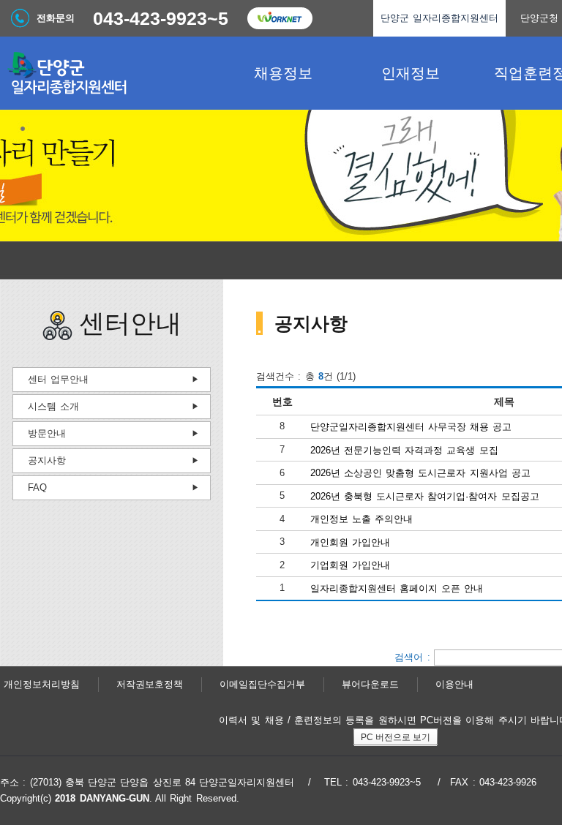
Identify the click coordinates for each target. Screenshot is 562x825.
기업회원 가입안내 (350, 565)
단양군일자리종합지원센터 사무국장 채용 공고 (411, 426)
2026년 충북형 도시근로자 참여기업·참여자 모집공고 (424, 495)
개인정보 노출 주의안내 (361, 518)
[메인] (110, 73)
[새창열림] (279, 18)
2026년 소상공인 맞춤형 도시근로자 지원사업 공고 (420, 472)
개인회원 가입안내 (350, 541)
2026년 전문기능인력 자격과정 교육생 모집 (404, 449)
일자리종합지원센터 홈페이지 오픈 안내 (397, 588)
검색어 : (414, 656)
